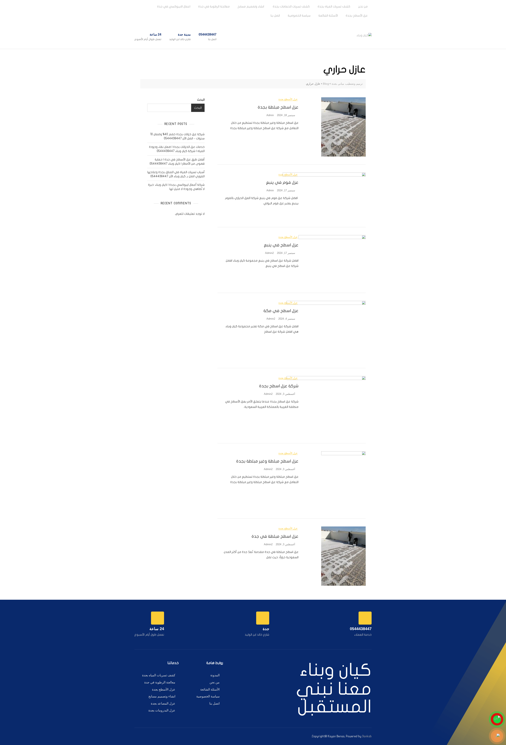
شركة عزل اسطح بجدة (278, 386)
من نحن (363, 6)
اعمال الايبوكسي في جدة (173, 6)
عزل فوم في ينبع (282, 182)
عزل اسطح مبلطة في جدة (275, 536)
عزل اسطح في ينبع (281, 245)
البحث (201, 99)
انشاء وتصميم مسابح (251, 6)
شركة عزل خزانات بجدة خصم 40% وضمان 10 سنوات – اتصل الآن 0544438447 (177, 136)
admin (270, 115)
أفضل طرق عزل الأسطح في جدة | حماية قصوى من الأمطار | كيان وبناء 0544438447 (177, 161)
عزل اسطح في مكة (280, 311)
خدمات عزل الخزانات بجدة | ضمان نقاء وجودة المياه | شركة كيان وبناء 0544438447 (177, 149)
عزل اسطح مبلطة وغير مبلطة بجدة (267, 461)
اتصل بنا (275, 15)
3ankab (367, 736)
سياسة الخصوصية (299, 15)
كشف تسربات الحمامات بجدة (291, 6)
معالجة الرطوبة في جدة (214, 6)
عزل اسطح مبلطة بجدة (278, 107)
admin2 (269, 252)
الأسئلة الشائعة (328, 15)
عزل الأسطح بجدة (357, 15)
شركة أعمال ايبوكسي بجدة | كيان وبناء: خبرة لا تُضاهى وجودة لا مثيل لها (176, 186)
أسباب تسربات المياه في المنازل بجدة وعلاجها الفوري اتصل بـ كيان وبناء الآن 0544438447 (176, 174)
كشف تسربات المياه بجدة (334, 6)
